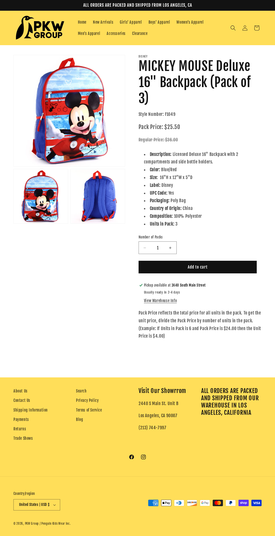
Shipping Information (30, 410)
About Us (20, 391)
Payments (21, 419)
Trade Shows (23, 438)
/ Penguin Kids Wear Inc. (55, 524)
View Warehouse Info (160, 300)
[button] (233, 28)
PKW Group (32, 524)
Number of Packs (151, 237)
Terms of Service (89, 410)
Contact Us (21, 400)
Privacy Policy (87, 400)
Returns (19, 429)
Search (81, 391)
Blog (79, 419)
